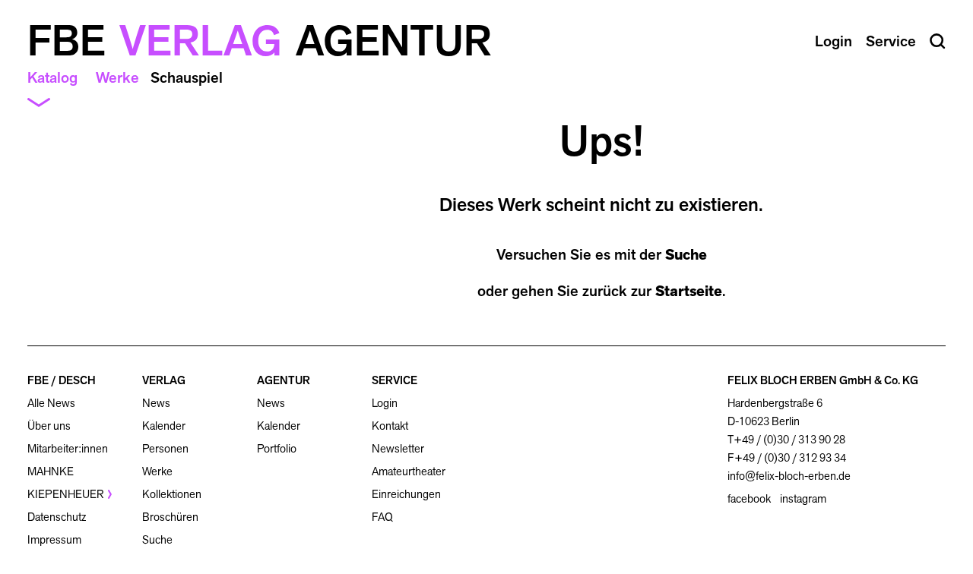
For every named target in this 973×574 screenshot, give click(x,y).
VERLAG (163, 380)
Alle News (51, 403)
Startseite (688, 291)
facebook (749, 499)
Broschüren (170, 516)
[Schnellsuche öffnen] (938, 41)
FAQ (382, 516)
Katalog (52, 77)
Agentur (394, 41)
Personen (165, 448)
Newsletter (398, 448)
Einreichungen (406, 494)
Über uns (49, 425)
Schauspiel (187, 77)
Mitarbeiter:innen (67, 448)
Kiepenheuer (65, 494)
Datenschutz (56, 516)
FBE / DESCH (61, 380)
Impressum (54, 539)
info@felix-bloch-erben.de (789, 475)
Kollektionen (171, 494)
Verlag (200, 41)
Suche (686, 254)
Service (891, 41)
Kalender (163, 425)
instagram (803, 499)
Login (385, 403)
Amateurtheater (408, 471)
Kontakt (390, 425)
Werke (117, 77)
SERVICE (394, 380)
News (156, 403)
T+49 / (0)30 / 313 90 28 (786, 439)
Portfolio (276, 448)
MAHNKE (50, 471)
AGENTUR (283, 380)
